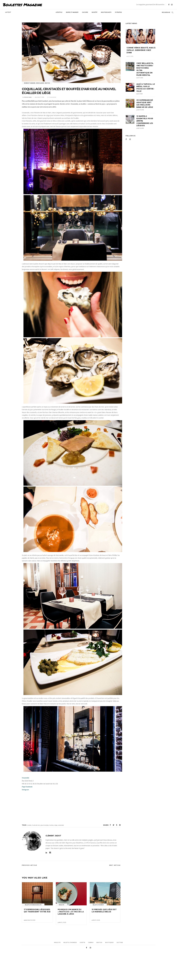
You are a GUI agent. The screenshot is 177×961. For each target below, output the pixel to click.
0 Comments (52, 97)
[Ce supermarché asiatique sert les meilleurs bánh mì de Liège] (130, 103)
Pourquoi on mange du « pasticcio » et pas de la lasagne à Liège (71, 911)
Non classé (40, 83)
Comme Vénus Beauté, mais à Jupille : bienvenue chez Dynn (141, 50)
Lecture (120, 942)
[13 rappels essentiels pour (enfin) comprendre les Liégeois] (130, 119)
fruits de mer (36, 825)
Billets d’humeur (70, 942)
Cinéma (90, 942)
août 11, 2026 (139, 77)
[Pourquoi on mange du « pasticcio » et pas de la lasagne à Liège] (71, 893)
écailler (29, 825)
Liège (55, 825)
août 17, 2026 (130, 56)
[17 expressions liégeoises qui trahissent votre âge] (37, 893)
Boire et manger (29, 83)
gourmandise (44, 825)
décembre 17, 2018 (39, 97)
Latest (8, 12)
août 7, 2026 (139, 93)
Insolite (38, 905)
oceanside (61, 825)
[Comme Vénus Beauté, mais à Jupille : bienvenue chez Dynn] (140, 36)
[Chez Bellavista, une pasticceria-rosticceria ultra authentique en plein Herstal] (130, 66)
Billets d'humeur (30, 905)
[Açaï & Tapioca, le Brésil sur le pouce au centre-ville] (130, 87)
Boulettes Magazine (22, 4)
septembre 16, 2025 (29, 920)
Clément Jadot (28, 97)
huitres (51, 825)
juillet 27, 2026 (140, 110)
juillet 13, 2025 (62, 922)
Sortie (82, 942)
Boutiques (109, 942)
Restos (47, 83)
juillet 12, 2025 (96, 920)
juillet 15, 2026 (140, 128)
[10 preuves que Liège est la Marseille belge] (105, 893)
